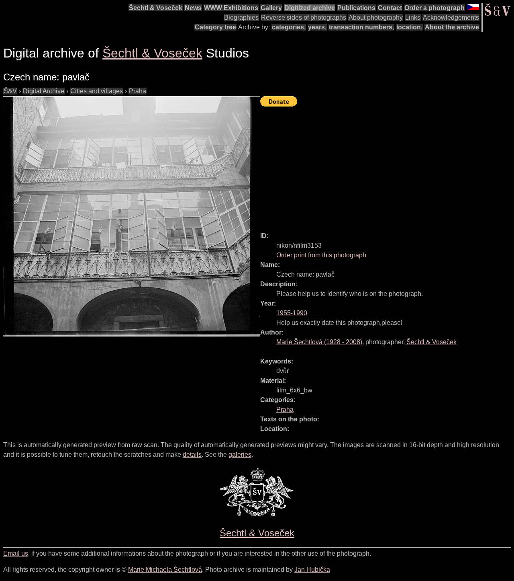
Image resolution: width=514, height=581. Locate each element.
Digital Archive (43, 91)
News (193, 7)
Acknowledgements (451, 17)
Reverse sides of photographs (303, 17)
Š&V (10, 91)
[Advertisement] (387, 165)
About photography (376, 17)
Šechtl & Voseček (155, 7)
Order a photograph (434, 7)
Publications (356, 7)
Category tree (215, 27)
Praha (137, 91)
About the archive (452, 27)
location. (409, 27)
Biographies (241, 17)
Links (412, 17)
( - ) (319, 342)
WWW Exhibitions (231, 7)
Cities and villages (96, 91)
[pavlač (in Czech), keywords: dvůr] (131, 216)
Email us (15, 553)
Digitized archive (309, 7)
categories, (289, 27)
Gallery (271, 7)
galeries (239, 454)
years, (317, 27)
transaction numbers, (361, 27)
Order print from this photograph (321, 255)
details (192, 454)
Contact (390, 7)
